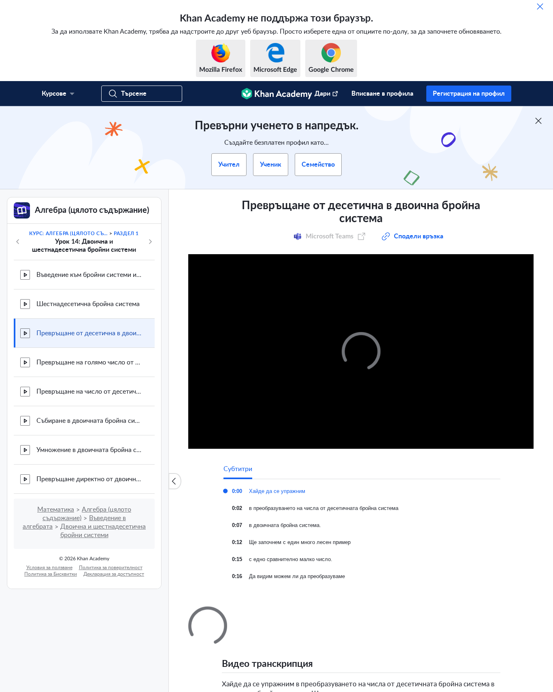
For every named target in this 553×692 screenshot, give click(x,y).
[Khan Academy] (276, 93)
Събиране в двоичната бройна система (89, 421)
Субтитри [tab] (237, 469)
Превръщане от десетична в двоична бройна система (89, 333)
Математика (55, 509)
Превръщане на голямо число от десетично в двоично (89, 362)
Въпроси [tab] (244, 614)
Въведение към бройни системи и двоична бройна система (89, 275)
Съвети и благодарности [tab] (303, 614)
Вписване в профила (382, 93)
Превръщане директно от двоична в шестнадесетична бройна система (89, 479)
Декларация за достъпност (113, 574)
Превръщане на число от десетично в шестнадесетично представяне (89, 391)
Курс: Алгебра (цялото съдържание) (68, 233)
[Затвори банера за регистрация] (538, 121)
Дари (322, 93)
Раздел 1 (126, 233)
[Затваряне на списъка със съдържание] (174, 481)
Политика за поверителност (111, 567)
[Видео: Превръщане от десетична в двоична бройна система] (361, 351)
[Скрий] (540, 6)
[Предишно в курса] (18, 241)
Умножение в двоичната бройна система (89, 450)
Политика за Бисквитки (50, 574)
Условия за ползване (49, 567)
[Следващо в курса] (150, 241)
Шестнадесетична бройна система (88, 304)
